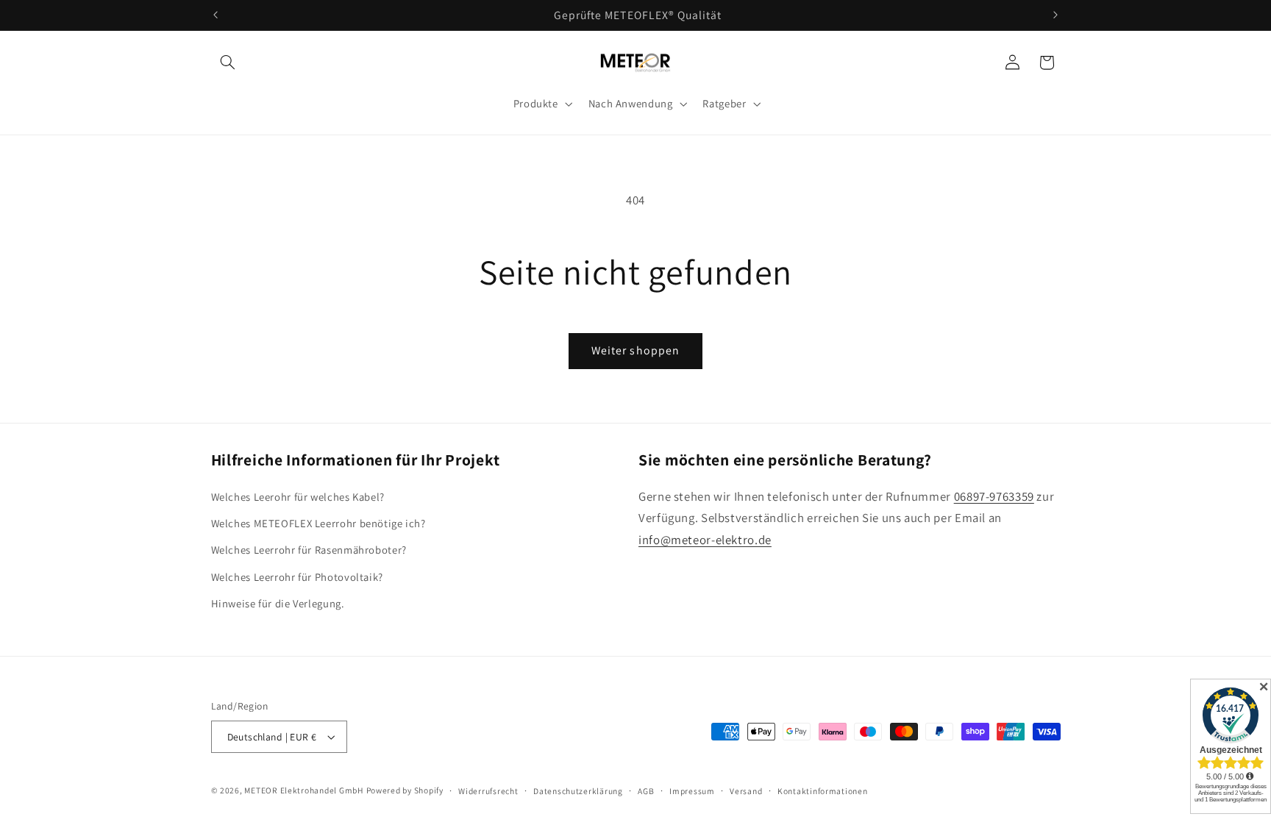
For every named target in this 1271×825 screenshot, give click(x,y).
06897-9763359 (994, 496)
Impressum (692, 790)
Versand (746, 790)
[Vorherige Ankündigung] (215, 14)
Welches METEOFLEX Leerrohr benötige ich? (318, 523)
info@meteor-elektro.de (705, 540)
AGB (646, 790)
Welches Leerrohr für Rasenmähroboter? (309, 550)
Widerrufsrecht (488, 790)
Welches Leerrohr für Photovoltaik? (297, 577)
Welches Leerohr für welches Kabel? (298, 497)
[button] (228, 62)
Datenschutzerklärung (578, 790)
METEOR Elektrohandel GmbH (303, 790)
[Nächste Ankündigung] (1055, 14)
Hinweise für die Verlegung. (278, 603)
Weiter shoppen (635, 350)
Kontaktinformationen (822, 790)
